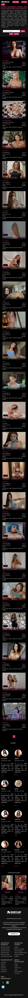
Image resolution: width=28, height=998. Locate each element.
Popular (16, 34)
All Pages (17, 973)
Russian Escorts (5, 950)
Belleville (4, 971)
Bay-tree (3, 968)
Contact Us (14, 934)
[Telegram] (3, 987)
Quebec (16, 947)
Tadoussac (4, 969)
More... (3, 775)
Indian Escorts (5, 949)
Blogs (16, 966)
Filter (3, 4)
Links (15, 969)
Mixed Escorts (5, 952)
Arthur (3, 964)
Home (16, 964)
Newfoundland (18, 954)
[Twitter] (3, 982)
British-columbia (19, 949)
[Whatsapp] (7, 982)
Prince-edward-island (20, 952)
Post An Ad (24, 2)
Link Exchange (18, 971)
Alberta (16, 956)
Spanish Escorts (5, 947)
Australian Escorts (6, 956)
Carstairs (3, 962)
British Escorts (5, 954)
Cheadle (3, 966)
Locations (16, 2)
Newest (11, 34)
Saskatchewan (18, 950)
